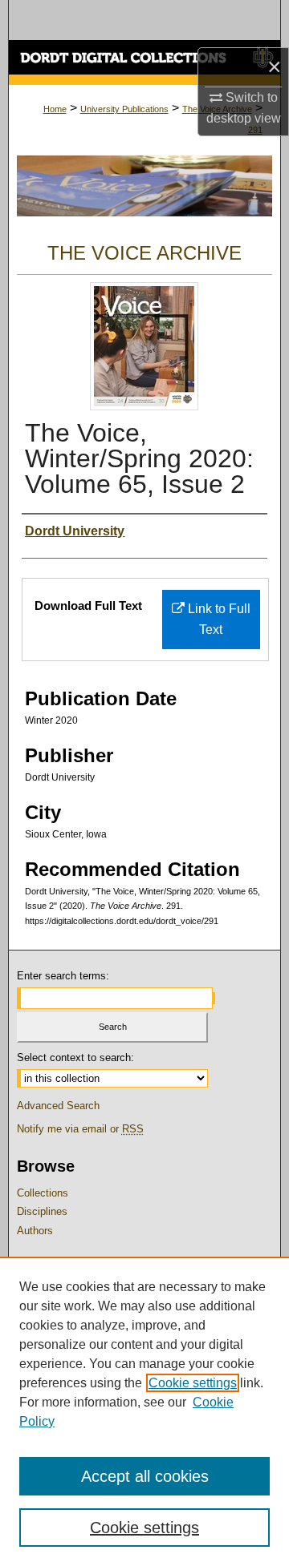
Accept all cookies (145, 1476)
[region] (144, 1411)
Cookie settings (193, 1383)
